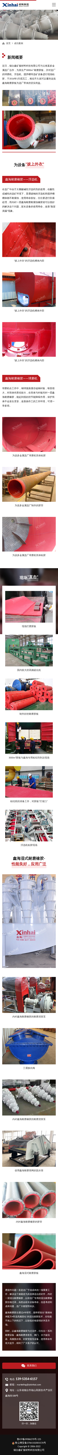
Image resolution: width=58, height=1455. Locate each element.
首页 (8, 43)
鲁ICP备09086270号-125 (29, 1439)
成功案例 (18, 43)
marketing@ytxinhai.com (29, 1385)
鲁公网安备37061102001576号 (30, 1443)
